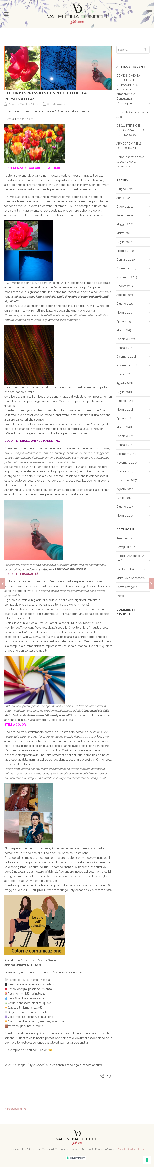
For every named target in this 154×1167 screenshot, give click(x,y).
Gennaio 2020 (125, 259)
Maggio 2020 (125, 250)
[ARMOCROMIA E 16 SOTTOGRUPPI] (151, 583)
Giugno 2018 (124, 400)
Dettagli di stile (125, 547)
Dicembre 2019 (126, 268)
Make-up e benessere (130, 578)
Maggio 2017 (124, 515)
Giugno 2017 (124, 506)
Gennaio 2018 (125, 445)
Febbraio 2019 (125, 339)
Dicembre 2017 (126, 453)
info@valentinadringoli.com (130, 1149)
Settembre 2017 (126, 480)
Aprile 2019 (123, 321)
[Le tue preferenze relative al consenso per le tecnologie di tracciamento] (147, 1160)
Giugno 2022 (124, 189)
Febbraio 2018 (125, 436)
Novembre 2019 (126, 277)
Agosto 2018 (124, 383)
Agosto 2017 (124, 489)
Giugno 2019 (124, 303)
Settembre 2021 (126, 215)
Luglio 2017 (123, 497)
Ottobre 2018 (125, 374)
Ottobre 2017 (124, 471)
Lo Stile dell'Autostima (130, 569)
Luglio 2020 (124, 242)
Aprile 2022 (123, 197)
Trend (120, 595)
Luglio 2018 (124, 392)
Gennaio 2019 (125, 347)
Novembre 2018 (126, 365)
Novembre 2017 (126, 462)
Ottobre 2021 (124, 206)
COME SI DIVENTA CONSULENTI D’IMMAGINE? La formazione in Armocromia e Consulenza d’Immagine (128, 89)
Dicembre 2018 (126, 356)
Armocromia (124, 538)
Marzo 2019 (124, 330)
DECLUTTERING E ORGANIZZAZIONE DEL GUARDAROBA (131, 130)
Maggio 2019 (124, 312)
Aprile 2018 (123, 418)
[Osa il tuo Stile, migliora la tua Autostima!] (2, 583)
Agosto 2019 (124, 294)
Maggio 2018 (124, 409)
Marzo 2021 (124, 233)
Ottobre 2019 (124, 286)
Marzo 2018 (124, 427)
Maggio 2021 (124, 224)
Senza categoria (126, 587)
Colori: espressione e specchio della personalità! (130, 161)
